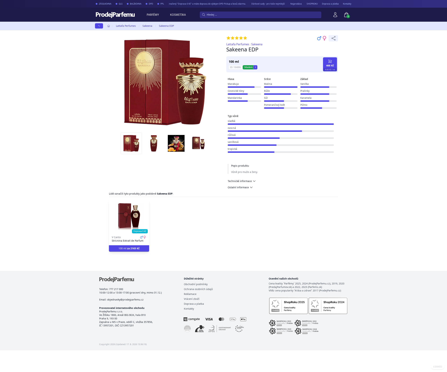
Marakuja (233, 83)
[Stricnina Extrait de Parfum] (129, 217)
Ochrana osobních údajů (198, 289)
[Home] (108, 26)
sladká (231, 121)
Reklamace (190, 294)
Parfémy (153, 15)
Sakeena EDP (166, 25)
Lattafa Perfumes (126, 25)
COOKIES (437, 366)
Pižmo (303, 104)
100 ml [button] (129, 248)
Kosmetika (178, 15)
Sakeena (147, 25)
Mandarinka (235, 97)
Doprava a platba (330, 3)
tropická (232, 149)
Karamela (306, 97)
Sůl (266, 97)
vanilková (233, 142)
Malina (268, 83)
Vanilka (304, 83)
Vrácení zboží (191, 299)
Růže (267, 90)
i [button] (255, 67)
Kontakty (347, 3)
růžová (232, 135)
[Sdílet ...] (333, 38)
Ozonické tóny (236, 90)
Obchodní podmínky (196, 284)
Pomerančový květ (274, 104)
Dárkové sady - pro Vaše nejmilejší (264, 3)
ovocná (232, 128)
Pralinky (305, 90)
